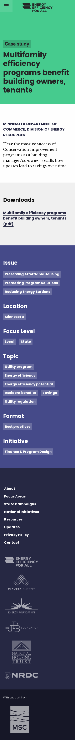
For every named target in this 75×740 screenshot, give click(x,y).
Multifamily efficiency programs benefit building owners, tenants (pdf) (34, 218)
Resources (13, 519)
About (9, 488)
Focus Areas (15, 496)
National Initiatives (21, 511)
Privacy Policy (16, 534)
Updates (12, 527)
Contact (11, 542)
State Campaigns (20, 504)
